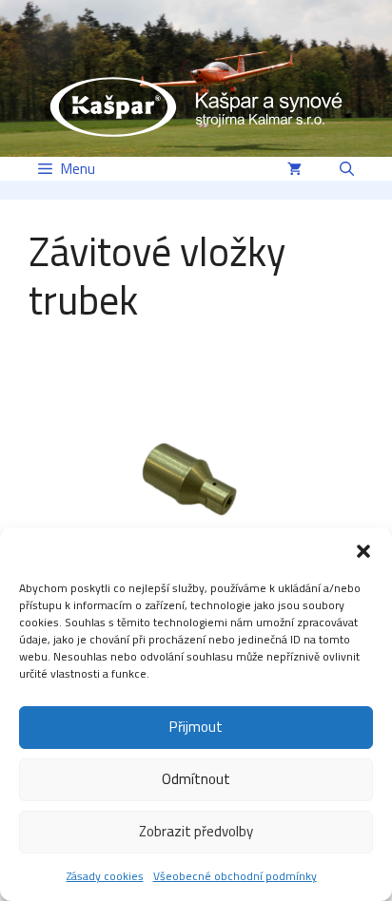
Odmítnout (196, 779)
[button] (363, 551)
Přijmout (196, 726)
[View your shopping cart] (294, 169)
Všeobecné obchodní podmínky (235, 876)
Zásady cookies (105, 876)
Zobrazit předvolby (196, 831)
